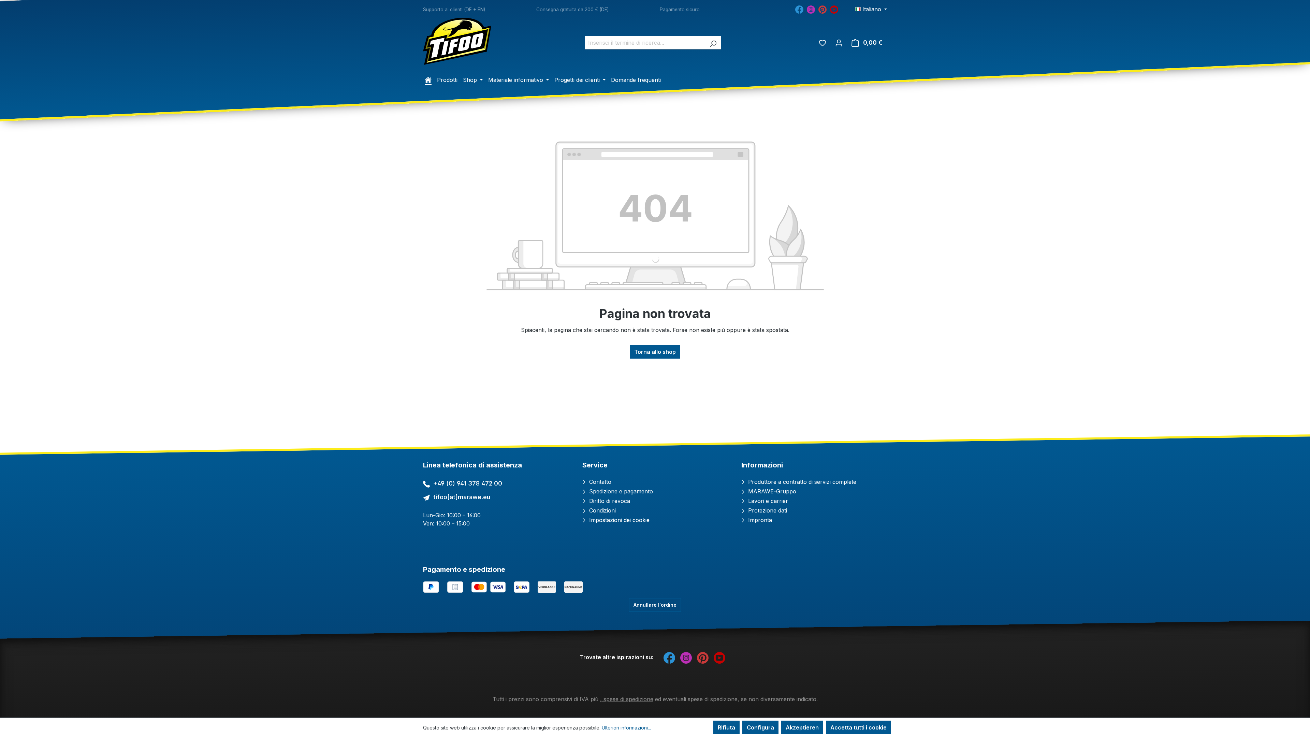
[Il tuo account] (839, 42)
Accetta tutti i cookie (858, 727)
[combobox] (645, 42)
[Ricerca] (713, 42)
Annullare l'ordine (655, 605)
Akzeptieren (802, 727)
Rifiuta (726, 727)
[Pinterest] (822, 8)
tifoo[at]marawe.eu (461, 497)
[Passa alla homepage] (457, 41)
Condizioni (601, 510)
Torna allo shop (655, 351)
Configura (760, 727)
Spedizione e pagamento (620, 491)
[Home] (428, 80)
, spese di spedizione (626, 699)
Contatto (599, 481)
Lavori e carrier (767, 500)
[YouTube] (834, 8)
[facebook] (799, 8)
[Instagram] (811, 8)
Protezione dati (766, 510)
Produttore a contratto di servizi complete (801, 481)
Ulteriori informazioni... (626, 728)
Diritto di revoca (608, 500)
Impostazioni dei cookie (618, 520)
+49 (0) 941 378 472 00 (467, 483)
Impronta (759, 520)
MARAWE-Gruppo (771, 491)
